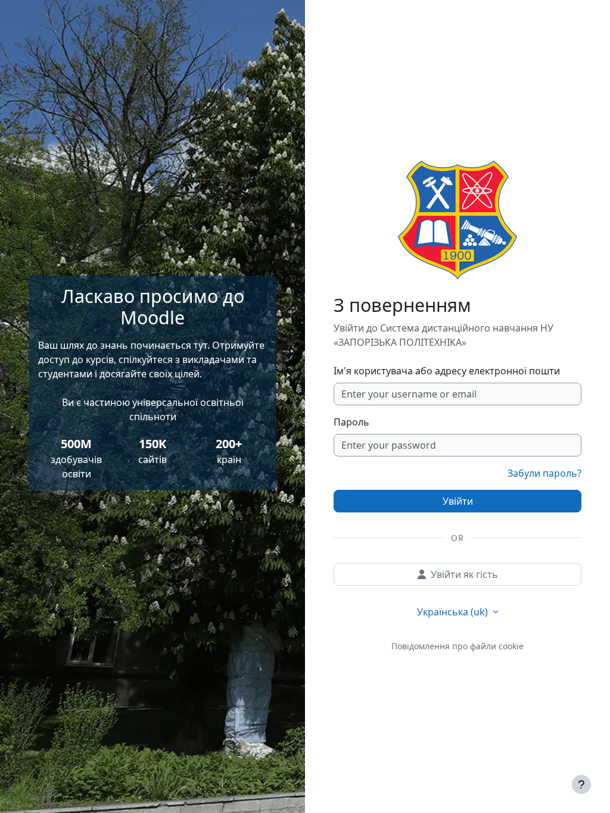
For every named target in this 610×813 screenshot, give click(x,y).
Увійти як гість (464, 574)
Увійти (458, 501)
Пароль (351, 422)
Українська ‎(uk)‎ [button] (453, 611)
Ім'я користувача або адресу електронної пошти (447, 370)
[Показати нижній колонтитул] (581, 784)
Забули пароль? (544, 473)
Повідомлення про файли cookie (457, 646)
